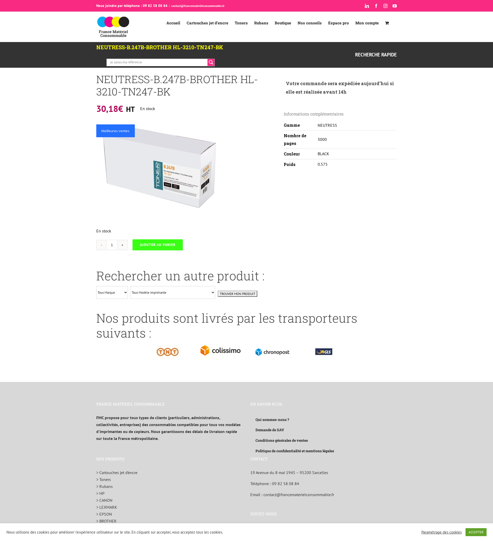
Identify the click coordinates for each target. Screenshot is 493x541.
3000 (322, 139)
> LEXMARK (106, 507)
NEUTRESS (327, 125)
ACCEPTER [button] (476, 532)
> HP (100, 493)
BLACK (323, 153)
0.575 (323, 164)
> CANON (104, 500)
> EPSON (104, 514)
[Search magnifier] (211, 62)
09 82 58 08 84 (285, 483)
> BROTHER (106, 521)
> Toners (103, 479)
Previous (100, 171)
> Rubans (104, 486)
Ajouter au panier (157, 244)
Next (220, 171)
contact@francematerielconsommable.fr (197, 6)
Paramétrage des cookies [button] (441, 532)
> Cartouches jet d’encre (116, 472)
